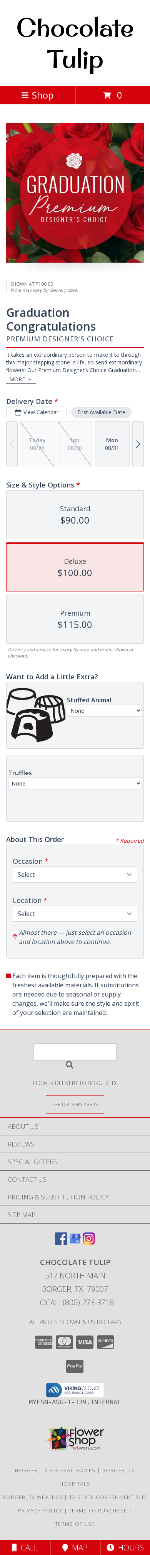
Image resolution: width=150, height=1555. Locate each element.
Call (27, 1547)
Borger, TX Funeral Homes (55, 1470)
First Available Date (101, 412)
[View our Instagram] (89, 1242)
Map (78, 1547)
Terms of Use (75, 1523)
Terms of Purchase (98, 1510)
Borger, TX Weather (33, 1497)
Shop (42, 95)
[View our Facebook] (61, 1242)
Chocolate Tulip (75, 43)
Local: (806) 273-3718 (75, 1302)
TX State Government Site (108, 1497)
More (17, 379)
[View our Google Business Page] (75, 1242)
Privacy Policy (40, 1510)
